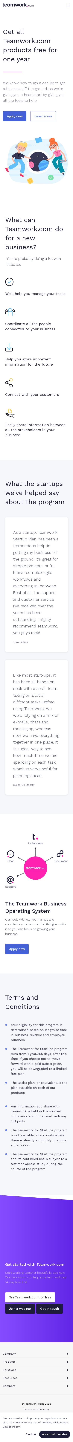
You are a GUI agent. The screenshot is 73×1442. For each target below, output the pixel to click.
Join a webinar (20, 1309)
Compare (9, 1385)
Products (9, 1361)
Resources (10, 1377)
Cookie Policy (11, 1426)
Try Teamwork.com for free (30, 1297)
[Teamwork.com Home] (18, 5)
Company (9, 1353)
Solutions (9, 1369)
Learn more (43, 116)
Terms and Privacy (36, 1409)
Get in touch (49, 1309)
